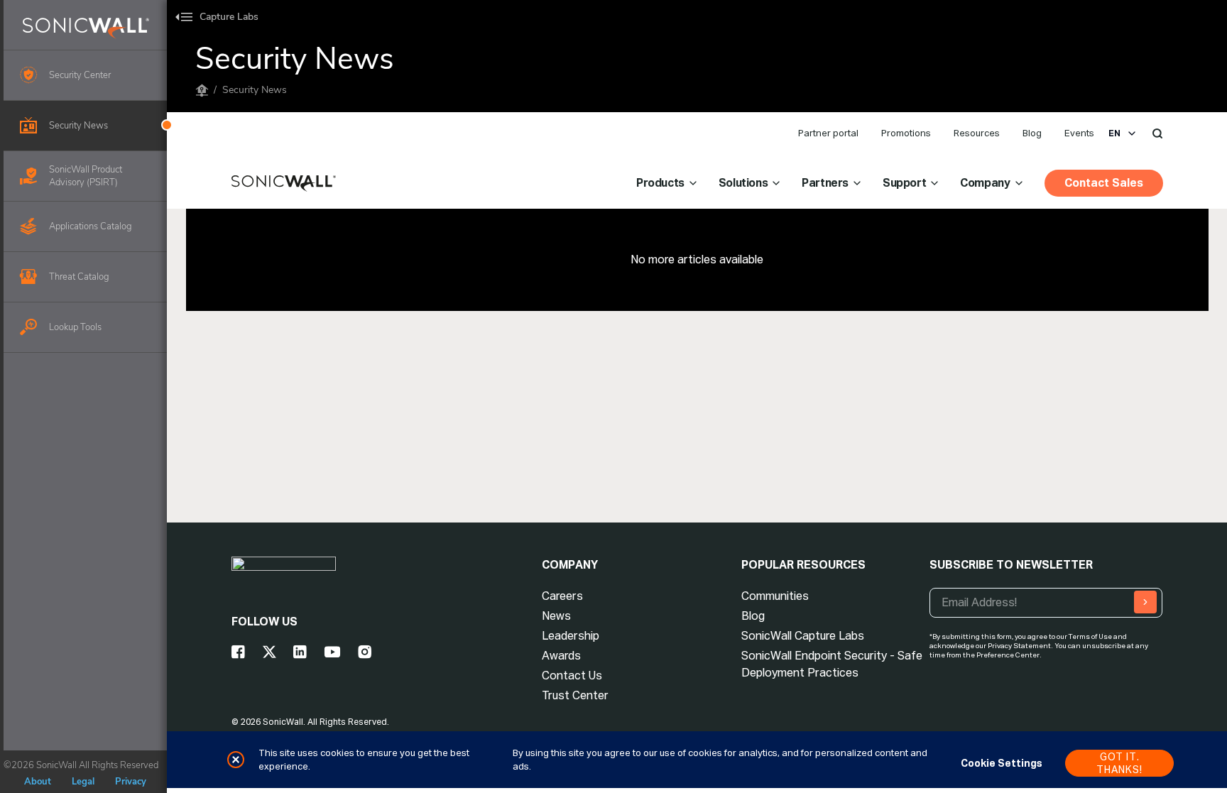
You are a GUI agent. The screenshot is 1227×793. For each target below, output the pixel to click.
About (37, 781)
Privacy (130, 781)
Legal (83, 781)
